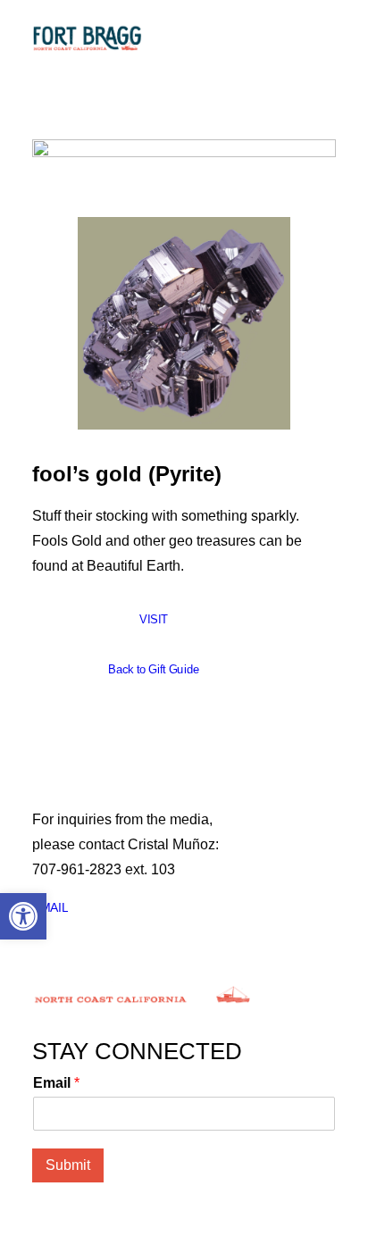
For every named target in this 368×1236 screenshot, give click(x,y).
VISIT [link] (153, 620)
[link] (23, 916)
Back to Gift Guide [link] (153, 670)
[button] (327, 37)
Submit (68, 1165)
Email (56, 1082)
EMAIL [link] (50, 907)
